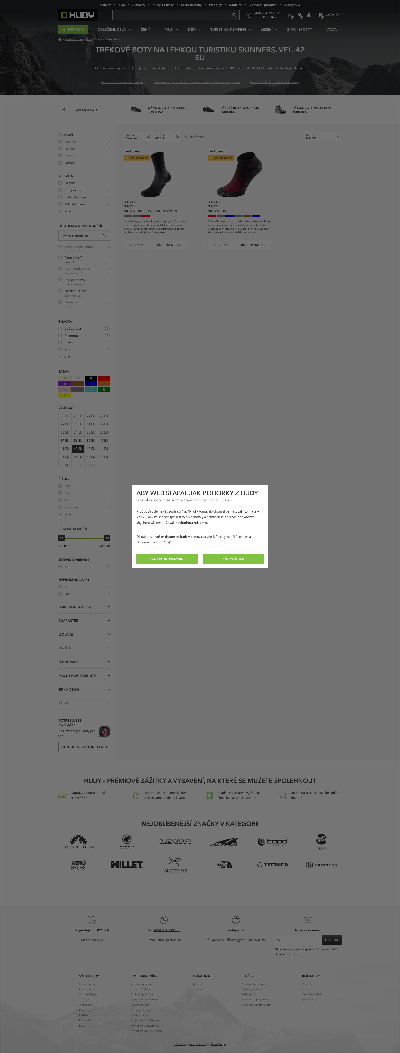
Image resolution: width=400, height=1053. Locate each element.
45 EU (65, 457)
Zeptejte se (199, 989)
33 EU (65, 432)
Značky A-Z (292, 4)
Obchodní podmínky (142, 994)
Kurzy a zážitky (163, 4)
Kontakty (235, 4)
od (61, 538)
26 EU (78, 416)
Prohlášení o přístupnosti (145, 1026)
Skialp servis (248, 994)
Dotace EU (85, 1020)
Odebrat (148, 136)
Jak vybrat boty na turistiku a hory (274, 82)
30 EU (78, 424)
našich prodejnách (243, 797)
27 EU (91, 416)
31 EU (91, 424)
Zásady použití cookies (232, 536)
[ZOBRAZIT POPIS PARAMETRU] (100, 226)
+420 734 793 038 (166, 930)
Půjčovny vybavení (251, 989)
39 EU (91, 440)
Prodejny (215, 4)
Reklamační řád (140, 1005)
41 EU (65, 448)
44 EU (104, 448)
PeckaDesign (218, 1044)
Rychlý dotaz (309, 999)
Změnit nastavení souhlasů (146, 1031)
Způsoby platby (139, 1015)
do (107, 538)
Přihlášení (309, 15)
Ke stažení (199, 984)
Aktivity (105, 4)
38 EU (78, 440)
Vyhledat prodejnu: (75, 235)
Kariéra (83, 1015)
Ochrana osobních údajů (154, 542)
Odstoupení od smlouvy (144, 999)
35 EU (91, 432)
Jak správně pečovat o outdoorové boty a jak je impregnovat (197, 82)
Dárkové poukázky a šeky (256, 1005)
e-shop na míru (197, 1044)
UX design (180, 1044)
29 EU (65, 424)
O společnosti (87, 984)
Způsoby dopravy (140, 1010)
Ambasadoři (86, 1005)
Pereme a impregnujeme (255, 999)
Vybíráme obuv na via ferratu (122, 82)
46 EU (78, 457)
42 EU (78, 448)
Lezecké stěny (191, 4)
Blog (121, 4)
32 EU (104, 424)
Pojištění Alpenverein (253, 984)
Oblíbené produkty (299, 15)
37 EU (65, 440)
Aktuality (138, 4)
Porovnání (290, 15)
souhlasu (291, 954)
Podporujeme (87, 1010)
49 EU (65, 465)
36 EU (104, 432)
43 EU (91, 448)
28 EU (104, 416)
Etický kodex (86, 989)
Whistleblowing (88, 994)
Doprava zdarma (83, 792)
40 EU (104, 440)
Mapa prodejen (92, 940)
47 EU (91, 457)
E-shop (306, 989)
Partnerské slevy (140, 989)
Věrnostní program (262, 4)
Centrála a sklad (311, 994)
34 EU (78, 432)
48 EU (104, 457)
